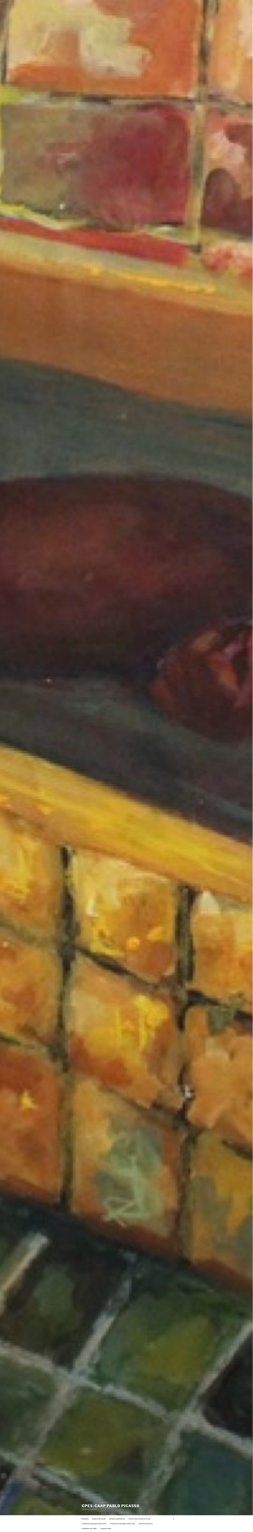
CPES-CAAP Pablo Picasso (111, 1506)
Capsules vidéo (106, 1528)
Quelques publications (117, 1519)
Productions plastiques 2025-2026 (94, 1523)
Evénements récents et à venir (139, 1519)
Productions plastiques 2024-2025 (122, 1523)
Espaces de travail (98, 1519)
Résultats (85, 1519)
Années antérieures (146, 1523)
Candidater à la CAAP (89, 1528)
